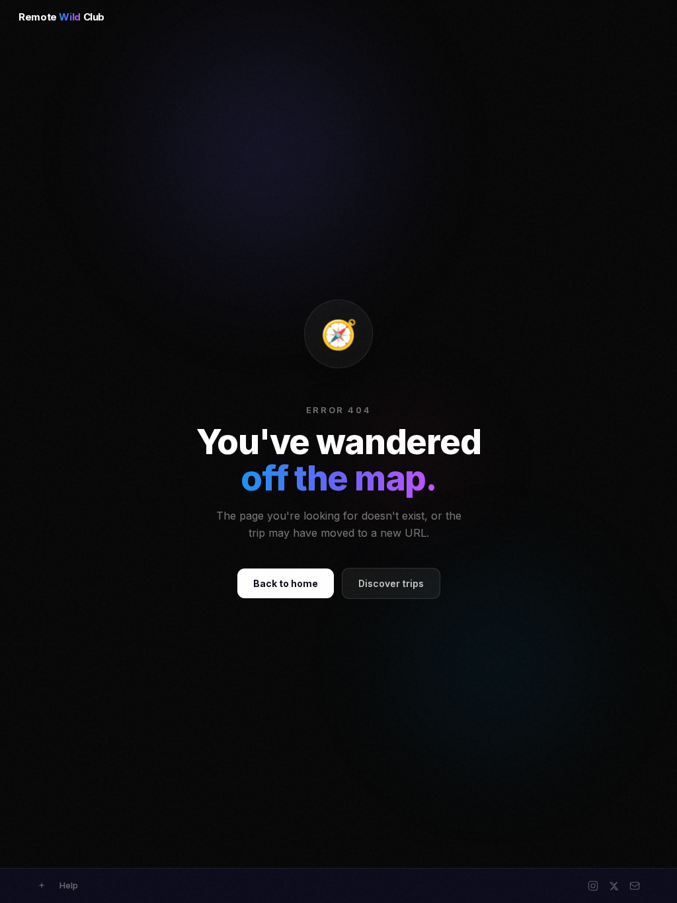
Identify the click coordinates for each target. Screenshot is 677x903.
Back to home (285, 583)
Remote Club (61, 17)
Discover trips (391, 583)
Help (69, 885)
